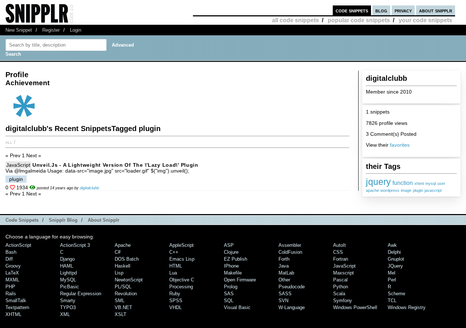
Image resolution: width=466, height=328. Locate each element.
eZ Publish (235, 259)
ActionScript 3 (75, 245)
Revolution (126, 293)
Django (67, 259)
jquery (378, 182)
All (8, 142)
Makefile (233, 273)
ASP (229, 245)
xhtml (419, 183)
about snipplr (435, 10)
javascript (433, 190)
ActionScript (18, 245)
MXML (12, 279)
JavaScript (18, 165)
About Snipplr (103, 220)
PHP (10, 286)
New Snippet (18, 30)
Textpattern (17, 307)
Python (340, 286)
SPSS (175, 300)
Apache (123, 245)
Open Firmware (240, 279)
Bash (10, 252)
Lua (173, 273)
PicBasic (69, 286)
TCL (392, 300)
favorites (400, 145)
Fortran (340, 259)
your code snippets (425, 20)
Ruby (174, 293)
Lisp (119, 273)
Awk (392, 245)
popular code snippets (359, 20)
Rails (10, 293)
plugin (418, 190)
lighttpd (68, 273)
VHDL (175, 307)
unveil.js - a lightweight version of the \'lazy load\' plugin (115, 165)
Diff (9, 259)
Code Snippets (22, 220)
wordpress (389, 190)
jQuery (395, 266)
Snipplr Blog (63, 220)
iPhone (231, 266)
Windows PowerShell (355, 307)
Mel (391, 273)
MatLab (286, 273)
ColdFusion (290, 252)
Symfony (342, 300)
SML (120, 300)
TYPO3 (68, 307)
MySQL (68, 279)
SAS (229, 293)
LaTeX (12, 273)
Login (75, 30)
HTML (175, 266)
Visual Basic (237, 307)
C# (118, 252)
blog (381, 10)
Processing (181, 286)
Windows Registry (407, 307)
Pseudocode (292, 286)
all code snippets (295, 20)
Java (284, 266)
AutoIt (339, 245)
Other (284, 279)
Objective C (181, 279)
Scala (339, 293)
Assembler (290, 245)
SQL (228, 300)
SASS (285, 293)
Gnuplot (396, 259)
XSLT (120, 314)
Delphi (394, 252)
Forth (284, 259)
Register (51, 30)
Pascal (340, 279)
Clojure (231, 252)
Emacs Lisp (181, 259)
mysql (430, 183)
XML (65, 314)
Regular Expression (80, 293)
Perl (392, 279)
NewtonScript (129, 279)
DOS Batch (127, 259)
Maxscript (343, 273)
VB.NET (123, 307)
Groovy (13, 266)
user (441, 183)
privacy (403, 10)
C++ (173, 252)
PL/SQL (123, 286)
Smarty (67, 300)
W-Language (292, 307)
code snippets (352, 10)
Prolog (230, 286)
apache (372, 190)
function (402, 183)
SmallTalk (15, 300)
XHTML (13, 314)
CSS (338, 252)
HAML (66, 266)
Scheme (396, 293)
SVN (283, 300)
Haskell (122, 266)
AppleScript (181, 245)
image (406, 190)
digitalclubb (89, 188)
